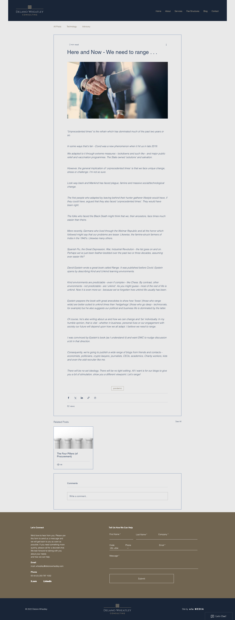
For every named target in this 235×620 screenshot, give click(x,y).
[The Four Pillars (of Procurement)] (73, 438)
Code (111, 545)
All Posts (57, 26)
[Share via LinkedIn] (82, 397)
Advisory (86, 26)
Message (113, 556)
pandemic (117, 388)
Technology (72, 26)
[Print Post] (95, 397)
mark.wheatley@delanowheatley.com (47, 566)
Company (162, 534)
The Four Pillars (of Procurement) (67, 455)
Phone (128, 545)
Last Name (141, 534)
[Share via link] (88, 397)
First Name (114, 534)
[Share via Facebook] (68, 397)
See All (178, 421)
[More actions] (166, 44)
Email (161, 545)
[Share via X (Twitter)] (75, 397)
